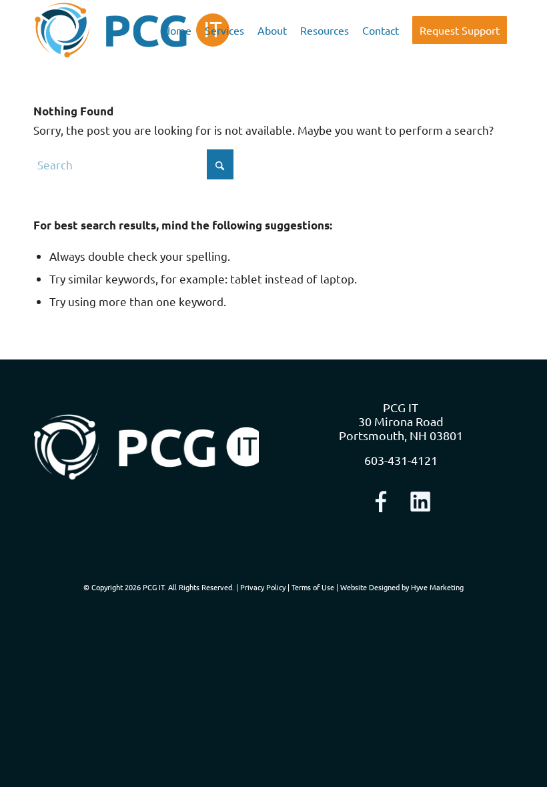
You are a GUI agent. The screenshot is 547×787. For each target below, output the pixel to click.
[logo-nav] (132, 30)
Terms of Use (313, 587)
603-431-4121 (401, 460)
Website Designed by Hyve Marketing (402, 587)
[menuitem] (177, 30)
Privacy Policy (263, 587)
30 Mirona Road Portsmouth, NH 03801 (401, 428)
